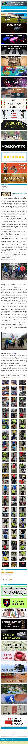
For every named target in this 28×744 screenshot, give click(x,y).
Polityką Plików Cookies (6, 742)
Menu (2, 7)
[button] (26, 13)
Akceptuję (25, 741)
